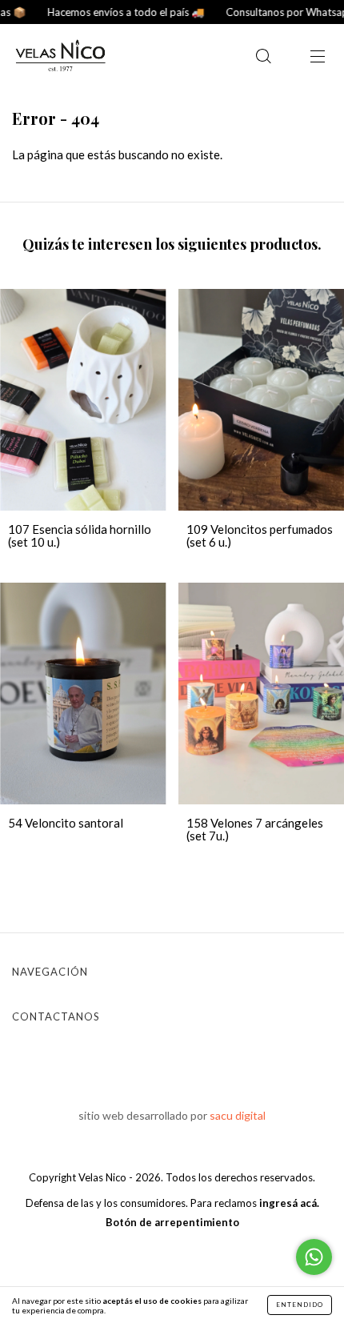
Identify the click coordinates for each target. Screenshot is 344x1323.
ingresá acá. (289, 1203)
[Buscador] (263, 57)
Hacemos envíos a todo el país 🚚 (110, 12)
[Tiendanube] (172, 1255)
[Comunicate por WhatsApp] (314, 1257)
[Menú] (318, 57)
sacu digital (238, 1115)
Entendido (299, 1305)
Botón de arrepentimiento (172, 1222)
